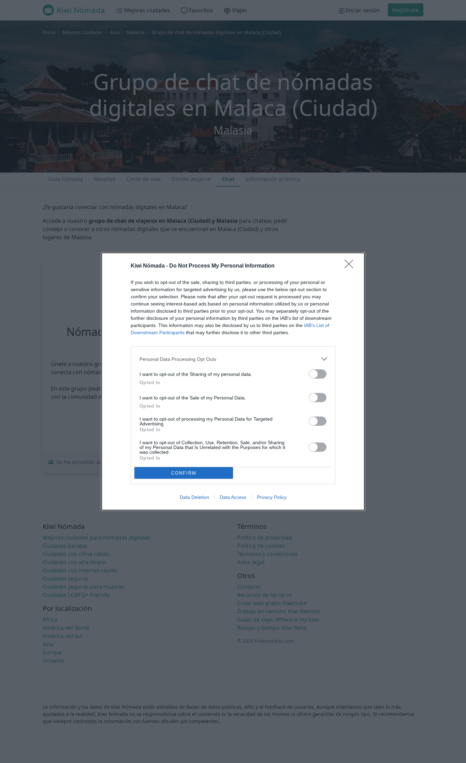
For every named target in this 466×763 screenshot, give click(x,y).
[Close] (351, 266)
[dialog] (233, 381)
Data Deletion (194, 497)
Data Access (233, 497)
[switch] (317, 374)
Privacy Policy (272, 497)
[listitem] (233, 359)
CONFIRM (183, 473)
